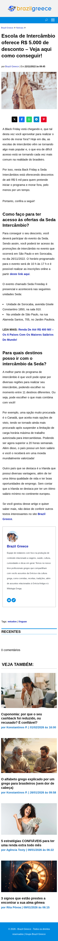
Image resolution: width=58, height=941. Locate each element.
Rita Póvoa (13, 907)
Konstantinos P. (16, 727)
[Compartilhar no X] (14, 119)
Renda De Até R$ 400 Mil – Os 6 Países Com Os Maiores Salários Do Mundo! (28, 334)
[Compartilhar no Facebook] (22, 119)
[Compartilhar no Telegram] (36, 119)
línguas (23, 621)
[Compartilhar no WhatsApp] (29, 119)
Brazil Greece (12, 66)
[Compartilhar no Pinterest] (44, 119)
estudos (12, 621)
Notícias (19, 28)
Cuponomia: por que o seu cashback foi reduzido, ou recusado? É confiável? (21, 718)
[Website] (14, 600)
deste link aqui (20, 274)
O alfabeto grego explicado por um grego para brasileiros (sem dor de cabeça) (27, 783)
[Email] (9, 600)
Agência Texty (15, 849)
